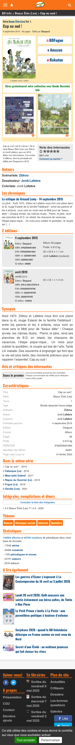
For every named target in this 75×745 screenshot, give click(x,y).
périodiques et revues (23, 554)
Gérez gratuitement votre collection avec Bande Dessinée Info (37, 88)
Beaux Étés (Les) (26, 13)
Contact (8, 710)
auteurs (16, 559)
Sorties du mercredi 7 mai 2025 (37, 701)
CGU (6, 703)
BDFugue (56, 40)
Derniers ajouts (9, 718)
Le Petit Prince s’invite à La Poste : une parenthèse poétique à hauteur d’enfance (41, 613)
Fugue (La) (11, 484)
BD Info (7, 13)
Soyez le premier (13, 375)
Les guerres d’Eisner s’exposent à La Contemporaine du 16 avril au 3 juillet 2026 (42, 579)
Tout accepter (26, 740)
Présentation (12, 697)
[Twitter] (14, 682)
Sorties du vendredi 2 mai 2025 (37, 716)
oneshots (17, 550)
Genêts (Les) (12, 488)
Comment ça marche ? (50, 158)
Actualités (57, 681)
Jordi (31, 180)
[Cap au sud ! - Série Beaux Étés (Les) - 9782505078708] (9, 282)
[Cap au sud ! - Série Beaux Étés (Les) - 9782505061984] (9, 248)
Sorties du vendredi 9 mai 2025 (37, 686)
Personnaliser (50, 740)
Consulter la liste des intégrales (37, 502)
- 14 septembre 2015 (32, 199)
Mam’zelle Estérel (15, 475)
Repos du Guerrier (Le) (18, 480)
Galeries (56, 711)
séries (15, 545)
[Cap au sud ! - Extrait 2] (54, 116)
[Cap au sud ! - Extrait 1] (20, 116)
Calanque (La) (13, 471)
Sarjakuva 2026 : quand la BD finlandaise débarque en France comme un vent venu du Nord (43, 634)
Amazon (56, 50)
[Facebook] (7, 682)
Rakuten (56, 60)
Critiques (57, 688)
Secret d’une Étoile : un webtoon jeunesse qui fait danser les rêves (41, 649)
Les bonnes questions (59, 702)
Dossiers (56, 694)
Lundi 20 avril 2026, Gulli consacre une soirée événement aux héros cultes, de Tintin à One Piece (43, 600)
